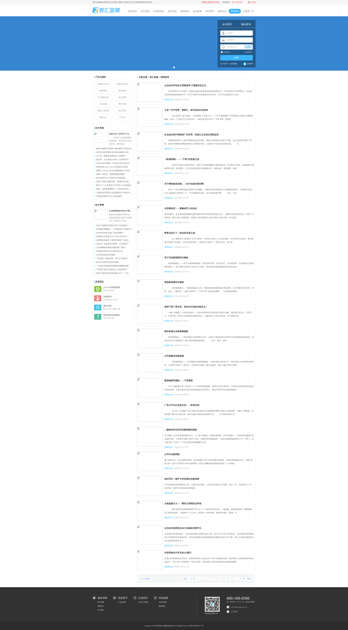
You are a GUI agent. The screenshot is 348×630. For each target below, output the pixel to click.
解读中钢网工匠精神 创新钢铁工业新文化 (113, 149)
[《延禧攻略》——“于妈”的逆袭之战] (149, 158)
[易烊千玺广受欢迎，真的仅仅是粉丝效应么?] (149, 305)
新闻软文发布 (103, 84)
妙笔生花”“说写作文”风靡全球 (120, 134)
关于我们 (101, 610)
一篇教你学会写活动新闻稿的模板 (180, 430)
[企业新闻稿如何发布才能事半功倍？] (101, 210)
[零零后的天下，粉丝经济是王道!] (149, 231)
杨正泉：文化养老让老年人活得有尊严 (112, 160)
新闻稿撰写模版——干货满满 (178, 380)
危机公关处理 (103, 111)
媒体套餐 (197, 11)
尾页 (249, 579)
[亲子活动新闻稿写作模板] (149, 256)
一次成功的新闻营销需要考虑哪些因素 (112, 266)
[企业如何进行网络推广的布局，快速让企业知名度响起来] (149, 133)
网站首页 (132, 11)
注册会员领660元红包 (210, 2)
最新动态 (222, 11)
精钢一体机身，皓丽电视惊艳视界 (110, 174)
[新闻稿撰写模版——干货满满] (149, 379)
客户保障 (101, 602)
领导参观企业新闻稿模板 (176, 331)
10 (232, 579)
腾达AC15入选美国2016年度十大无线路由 (113, 185)
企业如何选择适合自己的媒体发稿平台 (182, 528)
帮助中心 (103, 117)
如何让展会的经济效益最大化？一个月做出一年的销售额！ (121, 273)
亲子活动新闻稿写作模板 (176, 257)
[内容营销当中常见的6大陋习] (149, 551)
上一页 (192, 579)
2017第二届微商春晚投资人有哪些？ (111, 156)
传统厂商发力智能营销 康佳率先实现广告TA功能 (117, 182)
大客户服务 (163, 602)
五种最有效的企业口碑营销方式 (109, 251)
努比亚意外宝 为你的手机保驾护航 (110, 178)
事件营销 (122, 104)
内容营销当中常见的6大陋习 (178, 552)
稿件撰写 (209, 11)
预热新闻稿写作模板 (174, 282)
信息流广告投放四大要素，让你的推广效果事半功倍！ (119, 244)
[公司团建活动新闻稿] (149, 354)
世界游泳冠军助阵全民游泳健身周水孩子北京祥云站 (118, 152)
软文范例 (122, 111)
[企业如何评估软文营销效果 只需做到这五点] (149, 84)
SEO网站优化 (103, 97)
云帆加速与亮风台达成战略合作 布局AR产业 (115, 193)
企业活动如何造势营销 (105, 255)
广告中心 (122, 117)
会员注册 (233, 64)
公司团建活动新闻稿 (174, 356)
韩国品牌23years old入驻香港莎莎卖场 (112, 167)
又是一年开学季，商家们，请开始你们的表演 (186, 110)
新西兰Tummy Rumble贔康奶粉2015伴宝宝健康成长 (117, 171)
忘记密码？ (249, 52)
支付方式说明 (143, 602)
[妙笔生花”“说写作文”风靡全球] (101, 133)
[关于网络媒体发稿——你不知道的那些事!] (149, 182)
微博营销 (184, 11)
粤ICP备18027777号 (197, 626)
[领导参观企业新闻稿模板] (149, 330)
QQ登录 (250, 64)
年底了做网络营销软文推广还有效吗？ (112, 225)
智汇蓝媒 (154, 77)
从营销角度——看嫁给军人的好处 (180, 208)
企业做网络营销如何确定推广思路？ (111, 247)
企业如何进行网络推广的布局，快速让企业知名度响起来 (191, 134)
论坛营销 (103, 104)
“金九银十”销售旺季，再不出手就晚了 (112, 258)
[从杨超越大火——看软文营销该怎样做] (149, 502)
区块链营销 (158, 11)
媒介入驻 (252, 2)
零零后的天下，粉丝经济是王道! (179, 233)
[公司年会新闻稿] (149, 453)
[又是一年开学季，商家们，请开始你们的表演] (149, 108)
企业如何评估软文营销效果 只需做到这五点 (185, 85)
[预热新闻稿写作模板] (149, 280)
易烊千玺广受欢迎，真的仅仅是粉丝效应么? (185, 307)
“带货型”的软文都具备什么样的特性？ (112, 269)
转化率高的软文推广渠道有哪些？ (110, 233)
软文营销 (145, 11)
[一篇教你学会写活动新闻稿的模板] (149, 428)
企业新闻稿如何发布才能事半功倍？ (120, 211)
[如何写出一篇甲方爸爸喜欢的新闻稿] (149, 477)
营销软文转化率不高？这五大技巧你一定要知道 (116, 236)
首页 (185, 579)
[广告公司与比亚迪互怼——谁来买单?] (149, 403)
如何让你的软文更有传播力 (107, 262)
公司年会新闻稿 (172, 454)
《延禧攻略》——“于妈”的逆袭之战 (181, 159)
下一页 (242, 579)
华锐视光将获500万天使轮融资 (109, 196)
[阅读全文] (168, 100)
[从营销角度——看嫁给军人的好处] (149, 207)
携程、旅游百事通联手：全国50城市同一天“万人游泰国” (120, 189)
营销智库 (234, 11)
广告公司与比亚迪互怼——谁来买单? (182, 405)
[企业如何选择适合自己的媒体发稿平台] (149, 526)
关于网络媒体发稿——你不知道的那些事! (184, 184)
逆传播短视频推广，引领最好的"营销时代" (114, 229)
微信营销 (172, 11)
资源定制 (162, 606)
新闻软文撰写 (122, 84)
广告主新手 (122, 602)
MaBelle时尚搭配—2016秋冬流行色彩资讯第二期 (116, 163)
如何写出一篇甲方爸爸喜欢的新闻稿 (181, 479)
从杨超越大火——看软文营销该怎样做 (182, 503)
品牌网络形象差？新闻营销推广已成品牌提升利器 (117, 240)
